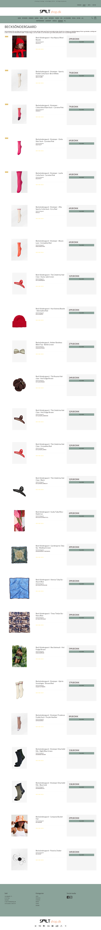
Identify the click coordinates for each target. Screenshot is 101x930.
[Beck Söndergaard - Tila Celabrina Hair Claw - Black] (19, 491)
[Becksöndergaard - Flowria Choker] (19, 863)
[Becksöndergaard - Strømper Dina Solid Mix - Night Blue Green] (19, 762)
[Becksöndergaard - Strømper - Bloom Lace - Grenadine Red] (19, 254)
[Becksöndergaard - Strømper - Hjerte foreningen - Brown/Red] (19, 694)
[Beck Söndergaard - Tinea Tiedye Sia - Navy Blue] (19, 626)
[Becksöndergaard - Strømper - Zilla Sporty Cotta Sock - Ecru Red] (19, 220)
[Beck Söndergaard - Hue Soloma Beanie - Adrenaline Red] (19, 321)
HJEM (37, 896)
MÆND (37, 901)
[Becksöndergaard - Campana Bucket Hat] (19, 829)
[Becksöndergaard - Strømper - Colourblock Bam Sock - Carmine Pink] (19, 118)
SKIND (37, 903)
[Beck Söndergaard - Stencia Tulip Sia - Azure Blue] (19, 592)
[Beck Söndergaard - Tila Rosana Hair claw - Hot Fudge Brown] (19, 389)
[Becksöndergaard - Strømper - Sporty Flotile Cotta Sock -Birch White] (19, 84)
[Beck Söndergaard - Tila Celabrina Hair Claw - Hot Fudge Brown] (19, 423)
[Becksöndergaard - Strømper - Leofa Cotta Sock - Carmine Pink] (19, 186)
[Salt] (50, 11)
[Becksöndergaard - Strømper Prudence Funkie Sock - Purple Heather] (19, 728)
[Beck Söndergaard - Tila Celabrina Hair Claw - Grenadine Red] (19, 457)
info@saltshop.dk (12, 901)
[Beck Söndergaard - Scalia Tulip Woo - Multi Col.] (19, 525)
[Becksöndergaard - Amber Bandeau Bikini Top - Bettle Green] (19, 355)
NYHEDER (38, 898)
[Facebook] (68, 898)
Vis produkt (81, 41)
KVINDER (38, 900)
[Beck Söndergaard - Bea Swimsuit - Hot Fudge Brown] (19, 660)
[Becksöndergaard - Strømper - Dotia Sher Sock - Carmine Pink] (19, 152)
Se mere (37, 905)
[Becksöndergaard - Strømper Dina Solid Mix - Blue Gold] (19, 796)
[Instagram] (71, 898)
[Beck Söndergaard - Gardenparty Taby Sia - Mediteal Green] (19, 558)
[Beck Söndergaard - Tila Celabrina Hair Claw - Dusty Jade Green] (19, 287)
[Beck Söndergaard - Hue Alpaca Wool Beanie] (19, 50)
